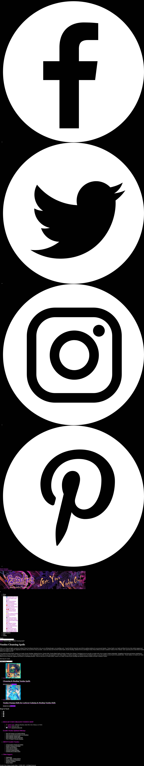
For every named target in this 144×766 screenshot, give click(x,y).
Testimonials (9, 757)
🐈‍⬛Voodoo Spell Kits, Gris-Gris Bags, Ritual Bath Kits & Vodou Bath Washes (12, 619)
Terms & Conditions (11, 761)
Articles (5, 635)
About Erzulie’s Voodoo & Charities (14, 744)
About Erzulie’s (6, 632)
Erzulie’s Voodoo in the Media (13, 746)
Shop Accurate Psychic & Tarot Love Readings (17, 735)
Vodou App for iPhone (11, 747)
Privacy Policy (9, 762)
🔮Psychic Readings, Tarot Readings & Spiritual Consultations (11, 603)
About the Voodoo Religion (12, 750)
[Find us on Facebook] (73, 142)
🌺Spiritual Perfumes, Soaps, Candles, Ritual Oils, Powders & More (11, 630)
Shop (4, 595)
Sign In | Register (4, 568)
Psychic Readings (19, 739)
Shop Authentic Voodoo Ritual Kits (14, 737)
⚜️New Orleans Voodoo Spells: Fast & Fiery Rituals (12, 615)
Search (1, 638)
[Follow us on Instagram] (73, 424)
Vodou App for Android (11, 748)
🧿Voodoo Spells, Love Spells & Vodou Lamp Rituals (11, 598)
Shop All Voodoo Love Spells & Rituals (15, 733)
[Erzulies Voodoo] (43, 588)
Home (4, 594)
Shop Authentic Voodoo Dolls (13, 736)
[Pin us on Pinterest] (73, 566)
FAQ (4, 634)
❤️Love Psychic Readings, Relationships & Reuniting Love (11, 607)
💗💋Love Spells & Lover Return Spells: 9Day (11, 611)
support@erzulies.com (16, 727)
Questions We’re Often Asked (13, 751)
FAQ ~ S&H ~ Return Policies (13, 758)
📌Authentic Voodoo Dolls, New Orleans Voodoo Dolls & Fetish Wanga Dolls (11, 625)
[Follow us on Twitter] (73, 283)
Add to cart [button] (14, 684)
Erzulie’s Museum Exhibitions (13, 760)
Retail (11, 739)
